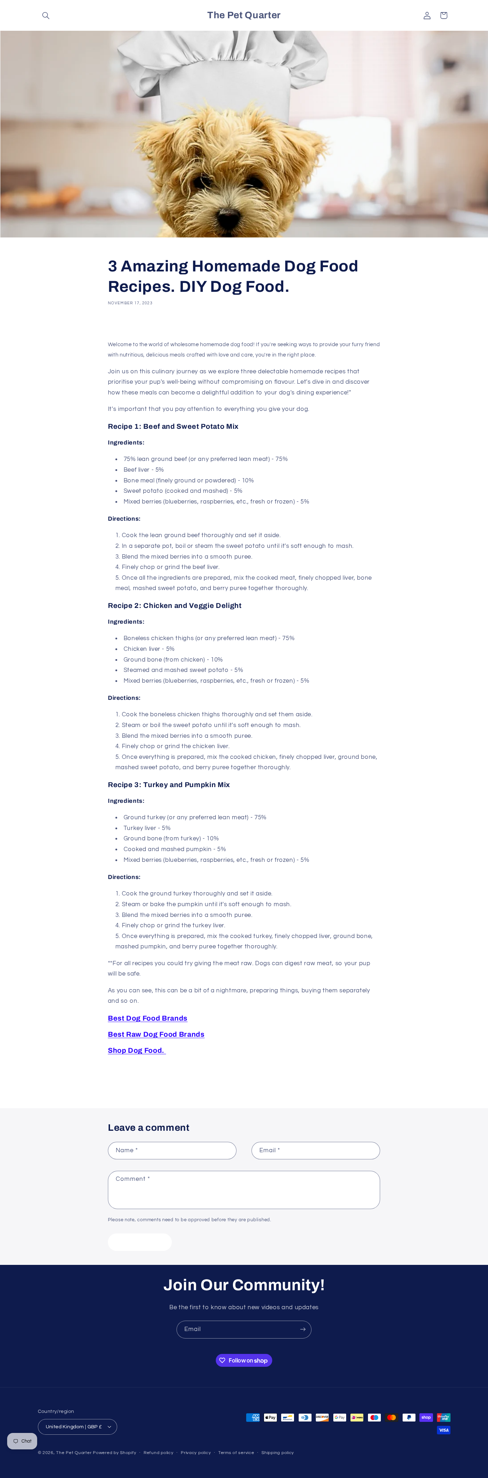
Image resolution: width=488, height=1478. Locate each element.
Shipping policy (278, 1453)
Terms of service (236, 1453)
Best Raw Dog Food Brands (156, 1034)
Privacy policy (196, 1453)
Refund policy (159, 1453)
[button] (46, 15)
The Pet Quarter (73, 1452)
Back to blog (249, 1079)
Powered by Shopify (114, 1452)
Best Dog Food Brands (148, 1018)
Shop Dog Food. (137, 1050)
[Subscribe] (303, 1329)
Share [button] (122, 325)
